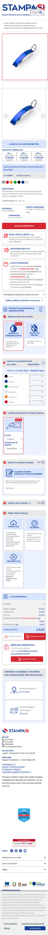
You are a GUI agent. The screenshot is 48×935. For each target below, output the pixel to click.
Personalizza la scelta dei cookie (33, 924)
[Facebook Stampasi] (11, 851)
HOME (6, 23)
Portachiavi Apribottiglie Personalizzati (19, 25)
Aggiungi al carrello (37, 636)
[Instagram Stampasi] (20, 851)
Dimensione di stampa (11, 444)
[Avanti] (43, 115)
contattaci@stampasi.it (13, 746)
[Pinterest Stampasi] (16, 851)
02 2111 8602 (26, 287)
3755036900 (8, 744)
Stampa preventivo (15, 636)
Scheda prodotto (23, 175)
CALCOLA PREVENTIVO (24, 226)
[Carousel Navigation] (24, 115)
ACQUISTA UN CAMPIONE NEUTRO (24, 144)
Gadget (12, 23)
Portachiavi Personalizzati (26, 23)
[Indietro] (5, 115)
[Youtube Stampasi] (24, 851)
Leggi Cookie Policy (10, 924)
